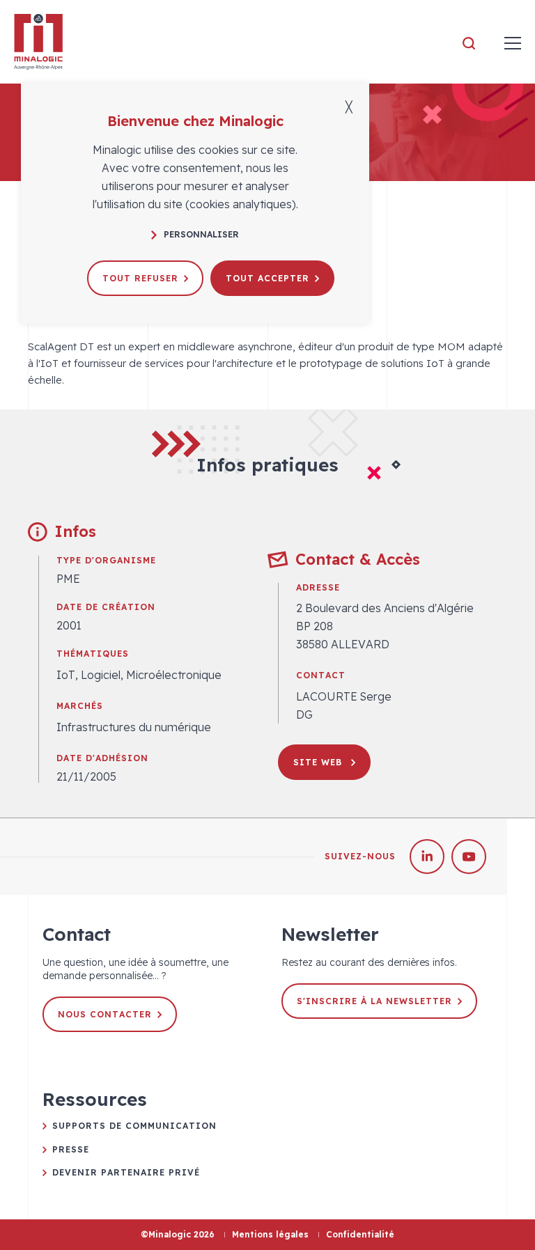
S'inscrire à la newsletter (374, 1001)
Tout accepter (267, 278)
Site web (319, 762)
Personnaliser (201, 234)
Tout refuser (140, 278)
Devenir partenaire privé (126, 1172)
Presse (70, 1149)
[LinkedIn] (427, 856)
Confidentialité (360, 1234)
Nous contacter (105, 1014)
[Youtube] (468, 856)
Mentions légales (270, 1234)
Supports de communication (134, 1125)
